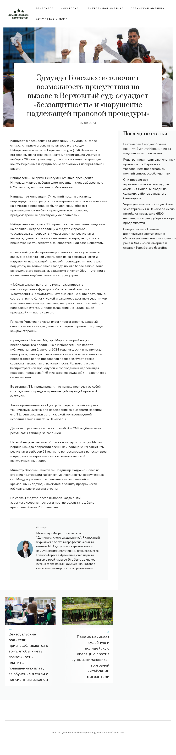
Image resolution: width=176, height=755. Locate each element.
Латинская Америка (147, 8)
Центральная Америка (104, 8)
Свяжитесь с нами (52, 18)
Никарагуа (70, 8)
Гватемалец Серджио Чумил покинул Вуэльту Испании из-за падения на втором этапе (147, 148)
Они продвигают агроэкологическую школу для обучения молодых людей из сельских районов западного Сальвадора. (146, 189)
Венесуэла (45, 8)
